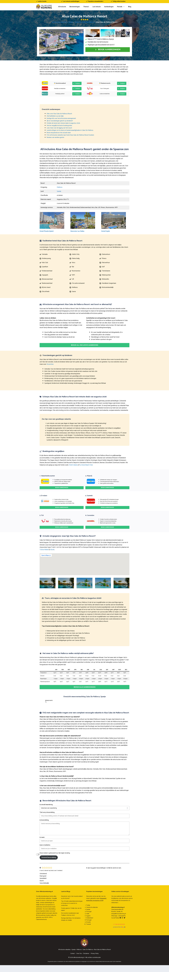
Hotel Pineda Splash (47, 231)
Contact (72, 953)
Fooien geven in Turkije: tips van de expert (71, 909)
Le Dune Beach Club (86, 465)
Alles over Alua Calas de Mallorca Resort (59, 113)
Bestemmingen (75, 6)
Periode (119, 6)
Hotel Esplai (105, 231)
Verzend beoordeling (48, 857)
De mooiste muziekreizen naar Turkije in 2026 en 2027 (70, 914)
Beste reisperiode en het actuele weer (59, 132)
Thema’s (86, 6)
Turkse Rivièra (44, 549)
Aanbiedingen (109, 6)
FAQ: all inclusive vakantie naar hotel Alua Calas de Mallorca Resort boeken (70, 135)
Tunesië (88, 924)
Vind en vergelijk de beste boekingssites (59, 125)
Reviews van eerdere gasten (55, 137)
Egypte (88, 916)
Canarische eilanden (92, 907)
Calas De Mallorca (88, 22)
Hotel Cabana (73, 465)
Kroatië (88, 922)
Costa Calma (121, 582)
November (50, 364)
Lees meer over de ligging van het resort (59, 128)
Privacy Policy (95, 953)
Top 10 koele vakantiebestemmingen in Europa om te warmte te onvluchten (71, 903)
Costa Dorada (47, 582)
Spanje (70, 22)
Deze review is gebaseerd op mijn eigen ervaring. (55, 853)
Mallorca (78, 22)
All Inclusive (62, 6)
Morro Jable (85, 582)
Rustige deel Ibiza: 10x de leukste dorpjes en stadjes (70, 919)
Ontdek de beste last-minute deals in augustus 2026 (63, 123)
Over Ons (79, 953)
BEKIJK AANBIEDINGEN (61, 488)
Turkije (88, 905)
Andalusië (66, 582)
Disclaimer (86, 953)
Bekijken (78, 83)
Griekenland (89, 918)
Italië (87, 913)
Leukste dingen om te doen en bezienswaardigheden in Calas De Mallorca (70, 130)
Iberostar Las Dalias (77, 231)
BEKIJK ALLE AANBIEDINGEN (84, 687)
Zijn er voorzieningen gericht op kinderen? (60, 120)
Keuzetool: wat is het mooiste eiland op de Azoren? (71, 897)
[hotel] (61, 41)
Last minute (97, 6)
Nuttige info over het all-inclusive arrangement (61, 118)
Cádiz (103, 582)
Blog (129, 6)
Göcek (52, 549)
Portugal (88, 911)
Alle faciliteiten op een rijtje (55, 116)
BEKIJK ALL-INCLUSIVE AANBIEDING (84, 345)
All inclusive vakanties (59, 22)
